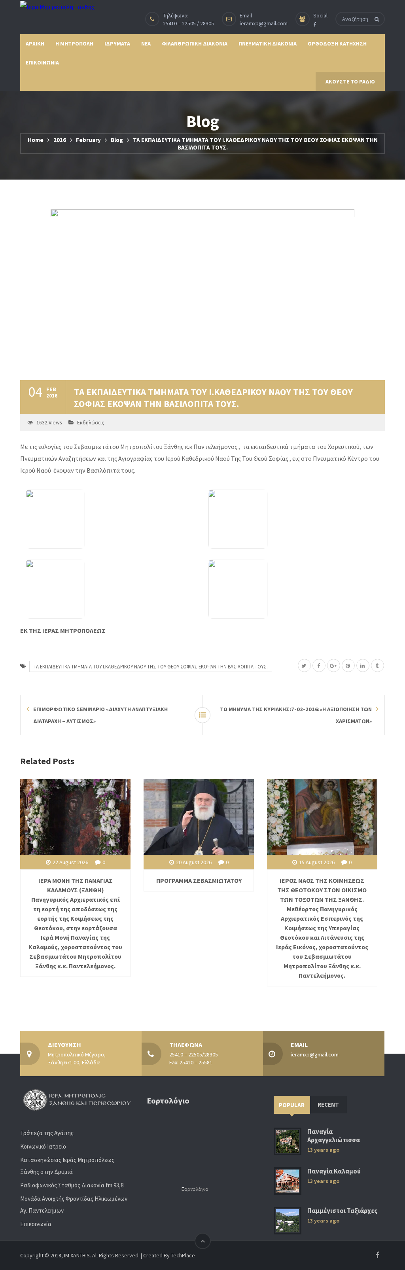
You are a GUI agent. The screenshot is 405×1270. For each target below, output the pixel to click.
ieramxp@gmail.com (264, 23)
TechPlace (183, 1255)
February (88, 140)
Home (36, 140)
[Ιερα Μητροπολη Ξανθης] (57, 6)
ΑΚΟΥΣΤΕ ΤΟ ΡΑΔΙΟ (350, 81)
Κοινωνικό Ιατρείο (43, 1146)
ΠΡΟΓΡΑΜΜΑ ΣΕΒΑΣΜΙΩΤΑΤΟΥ (199, 880)
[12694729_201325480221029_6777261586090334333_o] (293, 589)
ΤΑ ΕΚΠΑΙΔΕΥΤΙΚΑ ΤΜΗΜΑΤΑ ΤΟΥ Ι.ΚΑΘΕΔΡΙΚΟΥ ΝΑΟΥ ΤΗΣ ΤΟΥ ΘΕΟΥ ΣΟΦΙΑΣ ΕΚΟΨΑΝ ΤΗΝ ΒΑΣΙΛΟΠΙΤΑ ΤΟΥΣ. (151, 666)
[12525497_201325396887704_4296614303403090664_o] (111, 519)
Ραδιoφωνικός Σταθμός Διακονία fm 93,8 (71, 1185)
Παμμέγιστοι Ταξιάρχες (342, 1211)
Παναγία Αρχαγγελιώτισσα (333, 1136)
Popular (292, 1105)
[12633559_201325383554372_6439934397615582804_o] (293, 519)
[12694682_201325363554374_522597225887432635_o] (111, 589)
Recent (328, 1104)
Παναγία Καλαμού (334, 1171)
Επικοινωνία (35, 1224)
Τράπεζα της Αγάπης (47, 1133)
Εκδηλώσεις (90, 422)
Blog (117, 140)
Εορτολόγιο (195, 1188)
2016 (59, 140)
